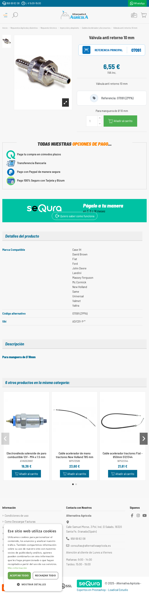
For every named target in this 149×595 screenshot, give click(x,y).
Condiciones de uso (17, 515)
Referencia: (104, 50)
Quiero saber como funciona (77, 216)
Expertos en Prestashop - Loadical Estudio (102, 590)
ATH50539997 (26, 461)
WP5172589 (74, 461)
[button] (73, 484)
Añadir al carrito (123, 121)
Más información (17, 568)
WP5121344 (122, 461)
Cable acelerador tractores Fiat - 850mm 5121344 (123, 455)
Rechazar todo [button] (45, 575)
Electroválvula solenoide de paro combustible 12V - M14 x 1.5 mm (26, 455)
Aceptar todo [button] (19, 575)
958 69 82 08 (13, 3)
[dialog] (33, 557)
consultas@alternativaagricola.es (91, 545)
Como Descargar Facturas (20, 521)
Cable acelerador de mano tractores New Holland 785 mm (74, 455)
